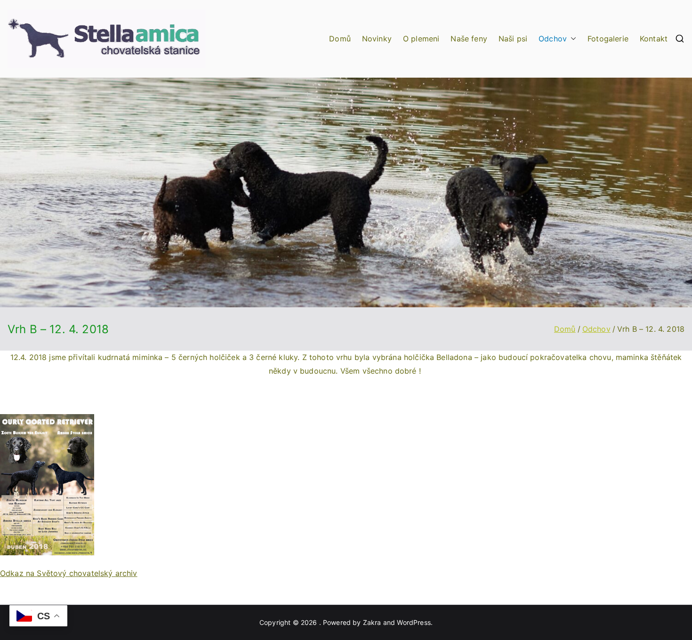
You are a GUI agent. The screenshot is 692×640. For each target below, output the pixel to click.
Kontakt (654, 38)
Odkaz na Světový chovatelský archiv (68, 573)
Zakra (372, 622)
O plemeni (421, 38)
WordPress (413, 622)
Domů (340, 38)
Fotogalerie (607, 38)
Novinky (377, 38)
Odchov (553, 38)
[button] (571, 39)
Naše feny (469, 38)
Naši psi (513, 38)
